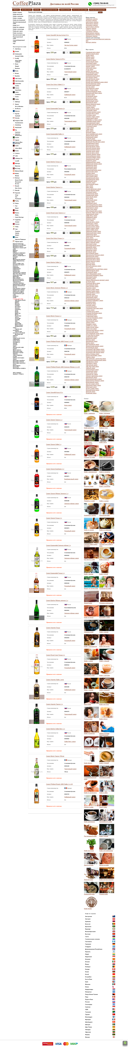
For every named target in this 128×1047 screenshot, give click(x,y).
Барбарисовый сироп (71, 479)
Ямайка (87, 1034)
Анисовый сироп (91, 63)
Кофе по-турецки (104, 748)
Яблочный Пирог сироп (93, 385)
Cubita (17, 99)
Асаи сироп (89, 69)
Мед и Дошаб (16, 277)
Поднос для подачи (18, 291)
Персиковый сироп (92, 285)
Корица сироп (90, 201)
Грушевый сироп (69, 174)
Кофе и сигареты (104, 472)
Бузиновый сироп (91, 96)
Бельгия (87, 924)
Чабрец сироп (90, 357)
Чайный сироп (90, 368)
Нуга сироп (89, 267)
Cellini (17, 92)
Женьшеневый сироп (93, 149)
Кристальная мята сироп (94, 211)
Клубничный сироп (92, 193)
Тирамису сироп (91, 324)
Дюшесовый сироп (92, 135)
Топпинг (15, 344)
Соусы (15, 336)
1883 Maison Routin (20, 300)
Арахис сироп (90, 66)
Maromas (17, 166)
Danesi (17, 104)
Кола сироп (68, 405)
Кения (87, 971)
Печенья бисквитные (19, 285)
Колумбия (88, 977)
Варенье (15, 250)
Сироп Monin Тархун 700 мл (55, 756)
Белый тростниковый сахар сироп (97, 82)
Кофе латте (103, 442)
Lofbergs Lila (18, 158)
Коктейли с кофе (104, 617)
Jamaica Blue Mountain (18, 143)
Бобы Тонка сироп (92, 90)
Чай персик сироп (91, 365)
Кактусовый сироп (92, 176)
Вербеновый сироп (92, 101)
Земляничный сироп (92, 159)
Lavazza (17, 153)
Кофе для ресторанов (106, 879)
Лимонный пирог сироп (93, 233)
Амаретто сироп (91, 60)
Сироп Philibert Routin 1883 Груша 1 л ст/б (59, 341)
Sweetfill (17, 319)
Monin (16, 314)
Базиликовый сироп (92, 72)
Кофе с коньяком (104, 486)
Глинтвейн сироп (91, 110)
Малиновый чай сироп (93, 241)
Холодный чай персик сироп (95, 352)
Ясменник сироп (91, 393)
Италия (87, 961)
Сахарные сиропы (92, 31)
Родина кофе (103, 894)
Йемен (87, 964)
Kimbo (17, 150)
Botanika (17, 304)
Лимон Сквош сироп (92, 228)
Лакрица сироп (91, 219)
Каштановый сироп (92, 184)
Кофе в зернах (17, 12)
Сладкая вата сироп (92, 311)
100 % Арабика (17, 372)
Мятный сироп (90, 264)
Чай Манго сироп (91, 363)
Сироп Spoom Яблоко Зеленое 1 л (57, 493)
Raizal (16, 208)
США (86, 1009)
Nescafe (17, 190)
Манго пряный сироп (92, 242)
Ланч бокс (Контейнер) (19, 274)
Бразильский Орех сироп (94, 93)
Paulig (17, 201)
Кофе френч (88, 763)
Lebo (16, 156)
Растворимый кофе (90, 836)
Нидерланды (89, 989)
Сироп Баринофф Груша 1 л (55, 573)
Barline (17, 302)
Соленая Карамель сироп (94, 318)
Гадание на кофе (89, 457)
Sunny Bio (18, 318)
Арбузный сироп (91, 68)
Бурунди (87, 929)
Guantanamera (19, 122)
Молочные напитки (18, 280)
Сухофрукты (16, 342)
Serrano (17, 224)
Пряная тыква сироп (92, 289)
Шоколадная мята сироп (94, 379)
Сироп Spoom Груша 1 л (54, 518)
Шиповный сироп (91, 377)
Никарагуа (88, 992)
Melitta (17, 173)
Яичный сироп (90, 391)
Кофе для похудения (106, 457)
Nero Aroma (18, 188)
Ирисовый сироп (91, 168)
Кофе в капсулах (18, 16)
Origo (16, 195)
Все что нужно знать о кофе (80, 9)
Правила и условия (65, 9)
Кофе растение (89, 850)
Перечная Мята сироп (93, 283)
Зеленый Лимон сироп (93, 157)
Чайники (15, 353)
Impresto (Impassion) (18, 134)
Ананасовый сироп (92, 61)
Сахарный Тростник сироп (94, 308)
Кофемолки (16, 270)
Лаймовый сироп (69, 94)
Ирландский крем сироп (93, 170)
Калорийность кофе (105, 821)
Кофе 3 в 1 (16, 25)
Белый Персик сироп (92, 79)
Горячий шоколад (18, 254)
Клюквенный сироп (92, 195)
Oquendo (17, 193)
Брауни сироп (90, 94)
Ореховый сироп (91, 277)
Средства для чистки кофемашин (19, 338)
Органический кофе (19, 35)
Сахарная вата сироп (93, 52)
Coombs (17, 305)
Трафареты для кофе (91, 748)
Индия (87, 954)
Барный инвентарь (18, 243)
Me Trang (17, 168)
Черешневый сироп (92, 369)
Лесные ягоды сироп (92, 226)
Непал (87, 987)
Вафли (15, 251)
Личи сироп (89, 237)
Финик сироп (90, 343)
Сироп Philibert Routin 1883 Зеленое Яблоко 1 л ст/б (63, 367)
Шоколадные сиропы (93, 33)
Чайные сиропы (91, 30)
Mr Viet (17, 183)
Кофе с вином (103, 632)
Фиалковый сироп (91, 341)
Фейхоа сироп (90, 340)
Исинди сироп (90, 173)
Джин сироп (90, 131)
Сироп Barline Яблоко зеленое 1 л (57, 600)
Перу (86, 997)
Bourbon (17, 68)
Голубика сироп (91, 115)
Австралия (88, 916)
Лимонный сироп (91, 234)
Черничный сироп (91, 371)
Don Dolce (18, 306)
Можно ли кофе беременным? (104, 734)
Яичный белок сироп (92, 390)
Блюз (16, 237)
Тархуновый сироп (70, 72)
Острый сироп (90, 281)
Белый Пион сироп (92, 80)
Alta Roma (18, 49)
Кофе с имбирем (89, 413)
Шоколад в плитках (18, 361)
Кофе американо (89, 821)
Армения (88, 921)
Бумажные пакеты (18, 246)
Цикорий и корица (18, 352)
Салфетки (15, 296)
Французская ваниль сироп (94, 346)
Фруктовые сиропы (92, 23)
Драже (14, 258)
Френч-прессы (17, 350)
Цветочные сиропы (92, 22)
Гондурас (88, 946)
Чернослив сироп (91, 373)
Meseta (17, 175)
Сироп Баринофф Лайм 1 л (55, 134)
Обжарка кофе (88, 632)
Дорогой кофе (88, 879)
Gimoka (17, 118)
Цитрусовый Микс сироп (94, 355)
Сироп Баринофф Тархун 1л (55, 108)
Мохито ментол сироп (93, 261)
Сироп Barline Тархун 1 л (54, 187)
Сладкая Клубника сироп (94, 313)
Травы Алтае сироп (92, 327)
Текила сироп (90, 322)
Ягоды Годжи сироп (92, 388)
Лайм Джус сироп (70, 741)
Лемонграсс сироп (92, 223)
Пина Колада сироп (92, 286)
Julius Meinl (18, 148)
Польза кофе (88, 719)
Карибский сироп (91, 181)
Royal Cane (18, 316)
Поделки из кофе (104, 777)
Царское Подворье (20, 239)
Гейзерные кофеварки (19, 253)
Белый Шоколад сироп (93, 83)
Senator (17, 222)
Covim (17, 96)
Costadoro (18, 94)
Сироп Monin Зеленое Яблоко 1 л (57, 288)
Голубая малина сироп (93, 112)
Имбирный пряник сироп (94, 164)
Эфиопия (88, 1032)
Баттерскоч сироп (91, 77)
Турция (87, 1014)
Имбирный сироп (91, 165)
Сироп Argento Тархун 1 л (54, 704)
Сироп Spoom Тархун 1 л (54, 420)
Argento (17, 301)
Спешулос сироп (91, 319)
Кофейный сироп (91, 203)
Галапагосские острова (92, 939)
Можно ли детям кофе (91, 588)
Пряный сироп (90, 294)
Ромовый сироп (91, 303)
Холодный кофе (104, 515)
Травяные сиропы (92, 19)
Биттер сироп (90, 87)
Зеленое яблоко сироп (71, 300)
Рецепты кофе (88, 486)
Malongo (17, 163)
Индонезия (88, 956)
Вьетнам (87, 934)
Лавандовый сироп (92, 214)
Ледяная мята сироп (92, 222)
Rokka (16, 215)
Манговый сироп (91, 244)
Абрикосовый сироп (92, 54)
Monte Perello (19, 180)
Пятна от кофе (88, 807)
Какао (14, 262)
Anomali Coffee (19, 56)
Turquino (17, 231)
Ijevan (16, 310)
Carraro (17, 88)
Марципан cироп (91, 250)
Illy (16, 130)
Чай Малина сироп (92, 362)
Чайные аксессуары (18, 357)
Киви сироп (89, 187)
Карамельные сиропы (93, 34)
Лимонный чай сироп (93, 236)
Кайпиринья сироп (92, 175)
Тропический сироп (92, 332)
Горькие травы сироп (93, 116)
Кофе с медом (88, 574)
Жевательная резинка (19, 259)
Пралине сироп (91, 288)
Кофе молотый (17, 14)
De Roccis (18, 108)
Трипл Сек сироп (91, 329)
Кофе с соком (88, 661)
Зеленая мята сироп (92, 153)
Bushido (17, 76)
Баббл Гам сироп (91, 71)
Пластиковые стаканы (19, 288)
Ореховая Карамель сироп (94, 275)
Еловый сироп (90, 138)
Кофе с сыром (103, 501)
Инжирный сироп (91, 167)
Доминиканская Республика (93, 949)
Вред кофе (87, 704)
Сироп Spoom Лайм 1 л (53, 444)
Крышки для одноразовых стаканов (19, 272)
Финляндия (88, 1017)
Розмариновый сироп (93, 299)
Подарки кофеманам (106, 603)
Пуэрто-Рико (89, 999)
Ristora (17, 213)
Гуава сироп (90, 127)
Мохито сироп (90, 263)
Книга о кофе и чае (18, 263)
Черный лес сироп (92, 374)
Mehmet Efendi (19, 171)
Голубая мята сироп (92, 113)
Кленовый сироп (91, 192)
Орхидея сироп (91, 278)
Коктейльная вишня (18, 264)
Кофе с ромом (88, 690)
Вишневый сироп (91, 102)
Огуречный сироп (91, 272)
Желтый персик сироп (93, 148)
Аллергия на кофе (105, 588)
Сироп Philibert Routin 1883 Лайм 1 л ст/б (59, 784)
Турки (14, 346)
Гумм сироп (89, 129)
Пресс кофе (103, 807)
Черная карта (19, 241)
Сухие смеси (16, 340)
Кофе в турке (103, 428)
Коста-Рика (88, 979)
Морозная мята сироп (93, 259)
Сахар (14, 297)
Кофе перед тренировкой (88, 443)
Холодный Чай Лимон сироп (95, 349)
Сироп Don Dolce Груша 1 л (55, 238)
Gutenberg (18, 125)
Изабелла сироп (91, 160)
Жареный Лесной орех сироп (95, 142)
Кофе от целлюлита (90, 792)
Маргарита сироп (91, 248)
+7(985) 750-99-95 (100, 3)
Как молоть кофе (89, 559)
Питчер (15, 287)
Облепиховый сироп (92, 270)
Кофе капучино (89, 428)
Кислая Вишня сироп (92, 190)
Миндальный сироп (92, 256)
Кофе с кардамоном (90, 646)
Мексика (87, 984)
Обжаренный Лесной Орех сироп (96, 269)
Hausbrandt (18, 127)
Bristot (17, 73)
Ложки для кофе (17, 275)
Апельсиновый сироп (93, 65)
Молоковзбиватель (18, 279)
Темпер (15, 343)
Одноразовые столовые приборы (18, 282)
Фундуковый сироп (92, 347)
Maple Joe (17, 313)
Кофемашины (17, 268)
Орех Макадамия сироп (93, 274)
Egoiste (17, 113)
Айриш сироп (90, 57)
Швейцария (88, 1022)
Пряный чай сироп (92, 296)
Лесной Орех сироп (92, 225)
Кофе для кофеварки (106, 850)
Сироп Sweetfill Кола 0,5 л (54, 392)
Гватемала (88, 941)
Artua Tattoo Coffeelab (18, 61)
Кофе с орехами (104, 675)
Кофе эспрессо (104, 559)
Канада (87, 969)
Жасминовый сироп (92, 143)
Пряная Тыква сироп (92, 291)
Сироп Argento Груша (53, 628)
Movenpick (18, 182)
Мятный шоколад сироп (93, 266)
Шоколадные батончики (16, 366)
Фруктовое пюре (17, 351)
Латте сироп (90, 220)
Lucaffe (17, 161)
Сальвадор (88, 1004)
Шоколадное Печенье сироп (95, 380)
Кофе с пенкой (104, 763)
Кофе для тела (104, 704)
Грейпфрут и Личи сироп (94, 120)
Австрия (87, 919)
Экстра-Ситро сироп (70, 45)
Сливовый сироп (91, 314)
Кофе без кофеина (18, 27)
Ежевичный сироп (92, 137)
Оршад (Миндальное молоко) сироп (97, 280)
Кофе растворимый (19, 20)
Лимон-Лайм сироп (92, 230)
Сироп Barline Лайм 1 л (53, 262)
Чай (14, 43)
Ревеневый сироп (91, 297)
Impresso (17, 132)
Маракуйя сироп (91, 247)
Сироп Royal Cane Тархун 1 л (55, 213)
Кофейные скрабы (90, 515)
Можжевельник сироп (93, 258)
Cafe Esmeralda (19, 81)
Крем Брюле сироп (92, 208)
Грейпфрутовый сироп (93, 121)
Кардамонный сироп (92, 179)
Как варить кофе (89, 675)
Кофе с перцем (104, 661)
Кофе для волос (104, 646)
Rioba (16, 210)
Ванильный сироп (91, 99)
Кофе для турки (18, 31)
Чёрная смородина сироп (94, 376)
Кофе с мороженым (90, 472)
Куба (86, 981)
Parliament (18, 198)
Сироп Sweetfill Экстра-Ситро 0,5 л (57, 35)
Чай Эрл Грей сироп (92, 366)
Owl (16, 197)
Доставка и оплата (26, 9)
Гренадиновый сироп (93, 123)
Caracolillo (18, 83)
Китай (87, 974)
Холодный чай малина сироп (95, 351)
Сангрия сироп (91, 305)
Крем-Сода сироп (91, 209)
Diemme (17, 111)
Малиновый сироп (92, 239)
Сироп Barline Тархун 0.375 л (55, 59)
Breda (16, 71)
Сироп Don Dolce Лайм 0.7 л (55, 84)
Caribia (17, 85)
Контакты (36, 9)
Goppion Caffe (19, 120)
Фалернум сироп (91, 338)
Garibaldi (17, 116)
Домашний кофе (89, 894)
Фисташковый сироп (92, 344)
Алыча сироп (90, 58)
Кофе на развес (18, 33)
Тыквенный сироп (91, 336)
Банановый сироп (92, 74)
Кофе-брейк (88, 908)
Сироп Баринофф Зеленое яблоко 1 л (58, 545)
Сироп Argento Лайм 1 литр (55, 679)
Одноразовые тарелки (19, 284)
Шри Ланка (88, 1027)
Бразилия (88, 926)
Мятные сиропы (91, 42)
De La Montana (19, 106)
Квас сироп (89, 186)
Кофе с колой (103, 574)
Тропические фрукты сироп (95, 330)
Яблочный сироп (91, 387)
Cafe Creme (18, 78)
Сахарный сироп (91, 307)
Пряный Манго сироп (93, 292)
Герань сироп (90, 107)
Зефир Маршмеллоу (18, 260)
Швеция (87, 1024)
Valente (17, 233)
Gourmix (17, 308)
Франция (88, 1019)
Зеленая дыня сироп (92, 151)
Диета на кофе (88, 865)
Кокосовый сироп (91, 197)
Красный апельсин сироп (94, 204)
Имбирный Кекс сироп (93, 162)
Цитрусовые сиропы (92, 26)
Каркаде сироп (90, 182)
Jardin (17, 145)
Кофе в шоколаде (18, 29)
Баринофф (18, 323)
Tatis (16, 321)
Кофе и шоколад (89, 733)
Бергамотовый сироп (93, 85)
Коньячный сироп (91, 200)
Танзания (88, 1012)
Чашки (15, 359)
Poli (16, 206)
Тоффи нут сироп (91, 325)
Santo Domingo (19, 217)
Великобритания (90, 931)
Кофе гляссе (103, 719)
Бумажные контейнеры (19, 245)
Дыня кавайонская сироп (94, 134)
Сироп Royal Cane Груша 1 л (55, 655)
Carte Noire (18, 90)
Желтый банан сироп (93, 146)
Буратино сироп (91, 98)
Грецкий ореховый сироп (94, 124)
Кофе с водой (103, 836)
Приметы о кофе (89, 501)
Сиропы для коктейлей (17, 329)
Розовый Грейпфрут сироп (94, 300)
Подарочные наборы (19, 289)
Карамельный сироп (92, 178)
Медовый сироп (91, 252)
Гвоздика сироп (91, 105)
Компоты (15, 266)
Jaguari (17, 140)
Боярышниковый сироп (93, 91)
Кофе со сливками (105, 530)
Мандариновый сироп (93, 245)
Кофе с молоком (104, 413)
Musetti (17, 186)
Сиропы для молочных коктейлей (19, 332)
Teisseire (17, 322)
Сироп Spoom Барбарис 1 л (55, 469)
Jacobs (17, 137)
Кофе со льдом (89, 530)
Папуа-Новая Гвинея (91, 994)
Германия (88, 944)
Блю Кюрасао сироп (92, 88)
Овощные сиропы (91, 36)
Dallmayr (17, 101)
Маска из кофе (104, 865)
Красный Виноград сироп (94, 206)
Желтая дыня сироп (92, 145)
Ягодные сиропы (91, 20)
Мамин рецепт (19, 325)
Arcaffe (17, 58)
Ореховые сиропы (92, 25)
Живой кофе (88, 603)
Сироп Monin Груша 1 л (53, 316)
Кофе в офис (103, 792)
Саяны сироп (90, 310)
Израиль (87, 951)
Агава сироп (90, 55)
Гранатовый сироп (92, 118)
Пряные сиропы (91, 28)
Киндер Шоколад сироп (93, 189)
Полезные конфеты (18, 292)
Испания (87, 959)
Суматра (87, 1007)
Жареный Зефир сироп (93, 140)
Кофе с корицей (104, 690)
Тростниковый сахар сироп (94, 333)
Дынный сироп (90, 132)
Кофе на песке (88, 617)
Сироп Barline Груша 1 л (54, 162)
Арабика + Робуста (18, 374)
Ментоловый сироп (92, 253)
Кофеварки (16, 267)
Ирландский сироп (92, 171)
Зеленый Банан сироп (93, 156)
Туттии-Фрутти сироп (92, 335)
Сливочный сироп (92, 316)
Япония (87, 1037)
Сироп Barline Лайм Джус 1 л (55, 729)
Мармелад (16, 276)
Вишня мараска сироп (93, 104)
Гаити (87, 936)
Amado (17, 51)
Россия (87, 1002)
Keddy (16, 312)
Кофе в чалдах (17, 18)
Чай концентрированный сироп (96, 360)
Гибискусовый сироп (92, 109)
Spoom (17, 317)
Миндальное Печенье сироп (95, 255)
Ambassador (18, 54)
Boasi (16, 64)
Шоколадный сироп (92, 382)
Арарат (17, 235)
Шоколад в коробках (19, 360)
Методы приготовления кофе (97, 9)
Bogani (17, 66)
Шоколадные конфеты (19, 368)
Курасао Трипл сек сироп (94, 212)
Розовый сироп (91, 302)
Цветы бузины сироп (92, 354)
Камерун (87, 966)
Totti (16, 229)
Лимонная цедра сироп (93, 231)
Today (16, 226)
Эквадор (87, 1029)
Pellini (17, 203)
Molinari (17, 178)
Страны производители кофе (49, 9)
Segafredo (18, 219)
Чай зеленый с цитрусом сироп (96, 358)
